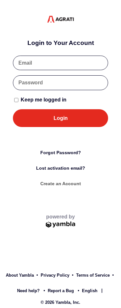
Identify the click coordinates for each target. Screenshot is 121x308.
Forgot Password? (60, 152)
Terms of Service (93, 275)
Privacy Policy (55, 275)
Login (61, 118)
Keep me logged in (42, 99)
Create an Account (60, 183)
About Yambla (20, 275)
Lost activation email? (60, 168)
